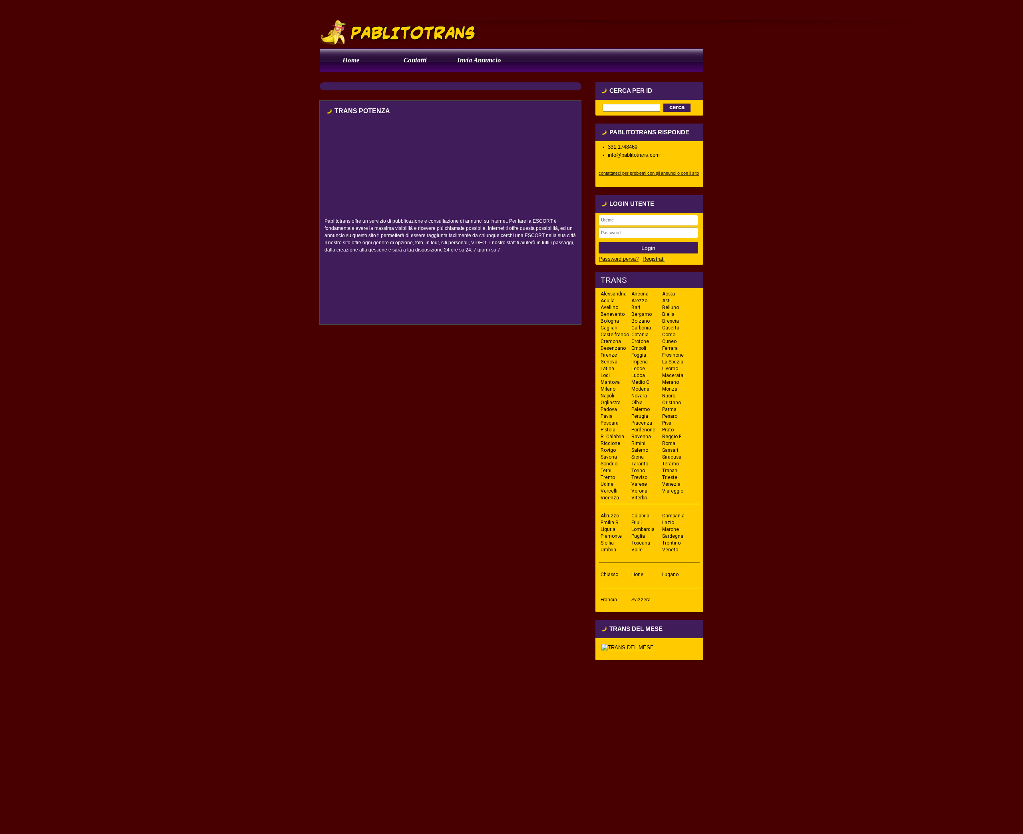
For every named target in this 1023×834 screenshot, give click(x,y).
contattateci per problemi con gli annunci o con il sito (649, 173)
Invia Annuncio (479, 60)
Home (351, 60)
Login (648, 248)
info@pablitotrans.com (634, 155)
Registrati (654, 259)
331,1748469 (622, 147)
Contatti (415, 60)
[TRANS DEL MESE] (627, 647)
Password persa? (619, 259)
